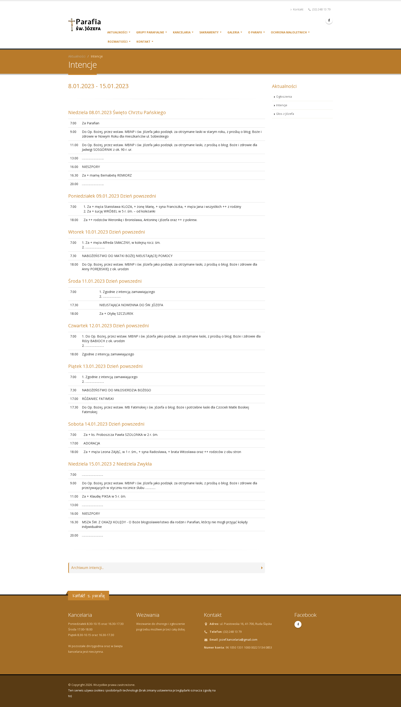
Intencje (281, 105)
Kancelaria (182, 32)
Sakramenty (209, 32)
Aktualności (117, 32)
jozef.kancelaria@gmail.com (238, 640)
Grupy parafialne (150, 32)
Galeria (233, 32)
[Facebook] (329, 20)
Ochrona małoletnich (289, 32)
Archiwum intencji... (87, 567)
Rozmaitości (118, 42)
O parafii (255, 32)
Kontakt (297, 9)
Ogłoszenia (284, 97)
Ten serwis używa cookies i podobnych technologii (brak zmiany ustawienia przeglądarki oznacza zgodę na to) (142, 693)
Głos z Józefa (285, 114)
